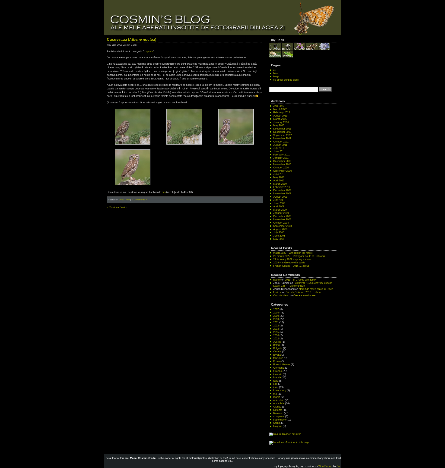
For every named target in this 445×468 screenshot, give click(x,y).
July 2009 (278, 200)
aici (163, 192)
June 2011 (279, 151)
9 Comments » (139, 199)
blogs (276, 76)
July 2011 (278, 148)
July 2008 (278, 232)
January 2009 (281, 213)
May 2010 (278, 177)
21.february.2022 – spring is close (292, 259)
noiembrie (278, 400)
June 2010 (279, 174)
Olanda (277, 406)
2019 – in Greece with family (289, 262)
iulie (275, 384)
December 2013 (282, 128)
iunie (275, 387)
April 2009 (278, 206)
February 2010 (281, 187)
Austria (277, 341)
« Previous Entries (117, 207)
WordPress (324, 466)
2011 (276, 322)
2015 (276, 332)
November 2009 (282, 193)
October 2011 (281, 141)
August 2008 (280, 229)
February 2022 (281, 112)
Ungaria (277, 426)
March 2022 (280, 109)
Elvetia (277, 354)
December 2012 (282, 131)
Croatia (277, 351)
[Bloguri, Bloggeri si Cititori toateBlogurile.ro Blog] (285, 434)
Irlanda (277, 377)
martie (276, 396)
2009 (276, 315)
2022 (276, 338)
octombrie (278, 403)
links (275, 73)
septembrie (279, 419)
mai (128, 199)
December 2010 (282, 161)
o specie (148, 51)
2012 (276, 325)
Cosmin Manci (281, 295)
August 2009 (280, 196)
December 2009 (282, 190)
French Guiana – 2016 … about (291, 265)
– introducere (304, 295)
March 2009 (280, 209)
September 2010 (282, 170)
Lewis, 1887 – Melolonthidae (302, 284)
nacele (277, 279)
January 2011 (281, 157)
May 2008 (278, 238)
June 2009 (279, 203)
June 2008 (279, 235)
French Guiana (281, 364)
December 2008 (282, 216)
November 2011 (282, 138)
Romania (278, 413)
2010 (121, 199)
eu (274, 70)
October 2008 (281, 222)
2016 (276, 335)
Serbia (276, 422)
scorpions (278, 416)
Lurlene (277, 292)
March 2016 (280, 118)
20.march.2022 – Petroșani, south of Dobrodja (299, 256)
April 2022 (278, 105)
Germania (278, 367)
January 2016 (281, 122)
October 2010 (281, 167)
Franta (277, 361)
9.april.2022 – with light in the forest (292, 252)
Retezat (277, 409)
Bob (339, 466)
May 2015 (278, 125)
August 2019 (280, 115)
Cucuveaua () (131, 39)
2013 (276, 328)
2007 (276, 309)
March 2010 (280, 183)
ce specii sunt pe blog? (286, 79)
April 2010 (278, 180)
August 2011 (280, 144)
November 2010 (282, 164)
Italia (275, 380)
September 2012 (282, 135)
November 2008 (282, 219)
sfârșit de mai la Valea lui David (316, 289)
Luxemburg (279, 390)
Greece (277, 371)
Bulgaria (277, 348)
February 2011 (281, 154)
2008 (276, 312)
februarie (278, 358)
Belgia (276, 345)
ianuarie (277, 374)
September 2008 (282, 226)
